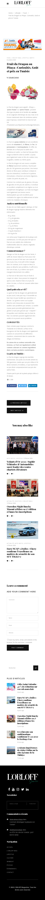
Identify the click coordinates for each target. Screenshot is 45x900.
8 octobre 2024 (11, 60)
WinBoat (10, 861)
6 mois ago (20, 742)
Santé (32, 58)
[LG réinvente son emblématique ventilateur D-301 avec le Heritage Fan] (11, 734)
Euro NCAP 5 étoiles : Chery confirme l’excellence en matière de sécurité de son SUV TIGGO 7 (21, 552)
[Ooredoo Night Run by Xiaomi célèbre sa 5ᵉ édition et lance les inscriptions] (22, 488)
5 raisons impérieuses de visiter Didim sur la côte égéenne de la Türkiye (27, 751)
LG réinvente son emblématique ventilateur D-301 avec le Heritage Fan (27, 735)
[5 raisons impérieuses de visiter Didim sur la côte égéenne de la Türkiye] (11, 750)
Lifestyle (18, 13)
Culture (10, 858)
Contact (10, 872)
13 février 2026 (28, 458)
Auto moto (11, 458)
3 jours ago (20, 726)
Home (10, 13)
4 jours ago (20, 692)
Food (25, 13)
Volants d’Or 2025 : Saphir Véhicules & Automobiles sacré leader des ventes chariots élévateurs (21, 465)
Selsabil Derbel (14, 77)
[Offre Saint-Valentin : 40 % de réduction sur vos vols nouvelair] (11, 687)
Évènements (12, 869)
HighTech (18, 501)
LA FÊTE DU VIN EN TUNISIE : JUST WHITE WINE (22, 833)
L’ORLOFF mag (16, 58)
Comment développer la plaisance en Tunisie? (22, 823)
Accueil (10, 847)
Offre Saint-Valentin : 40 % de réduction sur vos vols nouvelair (27, 686)
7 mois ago (20, 758)
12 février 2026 (11, 545)
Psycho (10, 865)
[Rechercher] (35, 667)
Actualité (10, 501)
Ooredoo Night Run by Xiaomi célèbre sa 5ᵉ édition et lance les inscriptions (21, 509)
